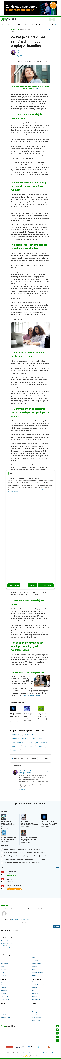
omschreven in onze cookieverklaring (33, 489)
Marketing (31, 24)
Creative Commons (23, 1052)
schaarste (16, 125)
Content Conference (6, 1009)
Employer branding (16, 742)
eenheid (22, 611)
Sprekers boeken (5, 996)
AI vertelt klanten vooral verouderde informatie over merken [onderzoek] (25, 852)
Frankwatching (5, 955)
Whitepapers (4, 975)
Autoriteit (32, 738)
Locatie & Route (5, 999)
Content (34, 1009)
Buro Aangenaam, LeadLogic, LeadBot (19, 56)
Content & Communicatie (20, 24)
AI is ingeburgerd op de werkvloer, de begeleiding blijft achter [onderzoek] (25, 856)
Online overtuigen (40, 742)
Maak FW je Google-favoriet (23, 61)
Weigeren (32, 585)
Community (50, 24)
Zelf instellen (13, 585)
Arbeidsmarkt (27, 734)
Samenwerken (28, 746)
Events (3, 1003)
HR (29, 742)
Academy (4, 979)
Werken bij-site (15, 750)
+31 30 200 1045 (7, 943)
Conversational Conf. (6, 1012)
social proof (31, 253)
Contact (2, 960)
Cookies (43, 1052)
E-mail (24, 923)
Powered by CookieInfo (13, 491)
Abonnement (35, 996)
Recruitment (15, 746)
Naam (2, 923)
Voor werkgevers (36, 1015)
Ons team (3, 969)
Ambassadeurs (15, 734)
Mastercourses (4, 985)
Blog (3, 24)
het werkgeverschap (23, 659)
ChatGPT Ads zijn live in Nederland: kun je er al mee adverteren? (22, 849)
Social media (35, 993)
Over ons (3, 966)
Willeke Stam (19, 51)
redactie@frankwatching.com (10, 940)
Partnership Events (5, 1017)
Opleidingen (4, 990)
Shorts (43, 24)
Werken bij (3, 972)
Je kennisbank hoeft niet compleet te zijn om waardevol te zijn (22, 862)
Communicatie (35, 1006)
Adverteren (3, 958)
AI (32, 982)
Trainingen (3, 987)
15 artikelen (22, 789)
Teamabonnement (36, 999)
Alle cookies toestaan (46, 585)
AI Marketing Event (5, 1006)
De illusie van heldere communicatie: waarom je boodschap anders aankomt (25, 859)
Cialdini (37, 123)
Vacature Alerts (36, 1020)
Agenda (2, 982)
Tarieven (5, 945)
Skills (33, 990)
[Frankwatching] (8, 19)
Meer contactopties (6, 947)
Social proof (42, 746)
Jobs (33, 1003)
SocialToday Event (5, 1015)
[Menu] (59, 20)
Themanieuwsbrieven (37, 972)
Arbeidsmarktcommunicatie (19, 738)
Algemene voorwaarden (34, 1052)
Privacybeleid (49, 1052)
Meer (57, 867)
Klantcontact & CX (36, 963)
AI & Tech (9, 24)
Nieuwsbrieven (4, 963)
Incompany (3, 993)
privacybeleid (14, 919)
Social (38, 24)
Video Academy (36, 979)
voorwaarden (26, 919)
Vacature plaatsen (36, 1017)
